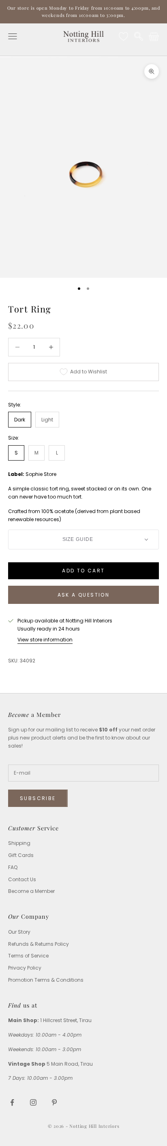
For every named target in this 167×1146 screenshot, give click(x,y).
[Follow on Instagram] (33, 1102)
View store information (45, 639)
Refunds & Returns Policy (38, 944)
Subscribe (38, 798)
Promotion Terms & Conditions (46, 979)
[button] (83, 539)
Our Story (19, 931)
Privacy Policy (24, 967)
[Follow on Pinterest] (54, 1102)
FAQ (12, 867)
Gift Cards (21, 855)
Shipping (19, 843)
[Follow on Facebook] (12, 1102)
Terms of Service (28, 955)
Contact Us (22, 879)
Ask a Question (84, 594)
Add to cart (83, 570)
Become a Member (31, 891)
